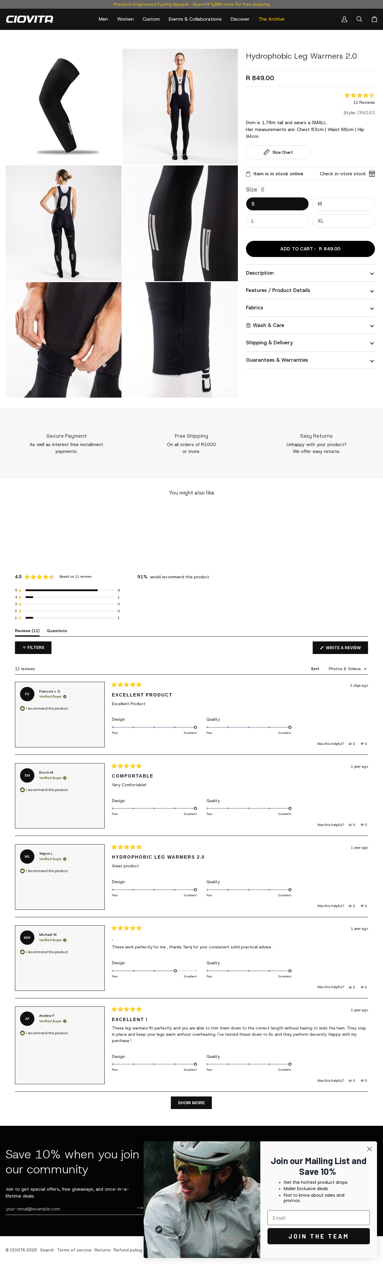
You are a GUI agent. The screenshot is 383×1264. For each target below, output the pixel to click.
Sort (315, 668)
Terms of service (74, 1250)
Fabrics (254, 307)
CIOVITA (17, 1250)
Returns (103, 1250)
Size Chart (283, 152)
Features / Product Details (278, 290)
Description (260, 273)
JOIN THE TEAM (318, 1236)
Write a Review (346, 649)
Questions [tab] (57, 630)
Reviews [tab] (27, 630)
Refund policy (128, 1250)
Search (47, 1250)
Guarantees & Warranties (277, 360)
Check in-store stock (343, 174)
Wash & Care (268, 325)
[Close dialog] (369, 1149)
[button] (103, 19)
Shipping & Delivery (269, 342)
